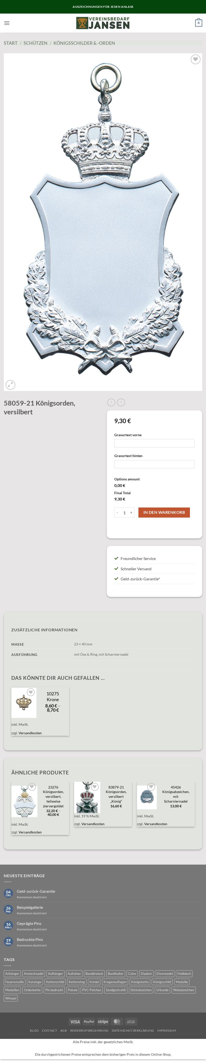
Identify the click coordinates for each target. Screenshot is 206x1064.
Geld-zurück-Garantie (36, 891)
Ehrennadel (165, 974)
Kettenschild (55, 982)
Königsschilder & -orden (84, 43)
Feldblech (184, 974)
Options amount (127, 479)
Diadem (146, 974)
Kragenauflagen (115, 982)
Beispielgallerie (30, 907)
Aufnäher (74, 974)
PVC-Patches (91, 990)
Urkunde (162, 990)
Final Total (122, 493)
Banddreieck (94, 974)
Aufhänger (55, 974)
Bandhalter (116, 974)
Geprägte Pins (29, 923)
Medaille (182, 982)
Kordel (94, 982)
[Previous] (11, 811)
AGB (63, 1030)
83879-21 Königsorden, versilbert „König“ (116, 794)
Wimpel (10, 998)
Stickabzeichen (141, 990)
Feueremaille (14, 982)
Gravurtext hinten (128, 456)
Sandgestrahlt (116, 990)
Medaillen (12, 990)
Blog (34, 1030)
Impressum (166, 1030)
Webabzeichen (183, 990)
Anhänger (12, 974)
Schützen (35, 43)
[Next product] (111, 402)
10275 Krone (52, 696)
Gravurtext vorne (127, 435)
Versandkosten (30, 733)
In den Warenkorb (164, 512)
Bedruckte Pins (30, 939)
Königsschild (162, 982)
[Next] (194, 811)
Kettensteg (77, 982)
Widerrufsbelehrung (89, 1030)
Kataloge (34, 982)
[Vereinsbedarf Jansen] (103, 23)
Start (11, 43)
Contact (49, 1030)
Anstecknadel (33, 974)
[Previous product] (121, 402)
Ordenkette (32, 990)
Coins (132, 974)
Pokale (73, 990)
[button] (7, 23)
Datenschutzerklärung (133, 1030)
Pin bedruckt (54, 990)
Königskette (140, 982)
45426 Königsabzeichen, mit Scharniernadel (175, 794)
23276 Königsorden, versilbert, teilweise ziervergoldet (53, 796)
